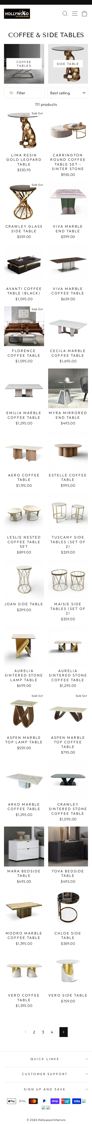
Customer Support (45, 1074)
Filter (20, 93)
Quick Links (44, 1059)
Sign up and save (45, 1089)
